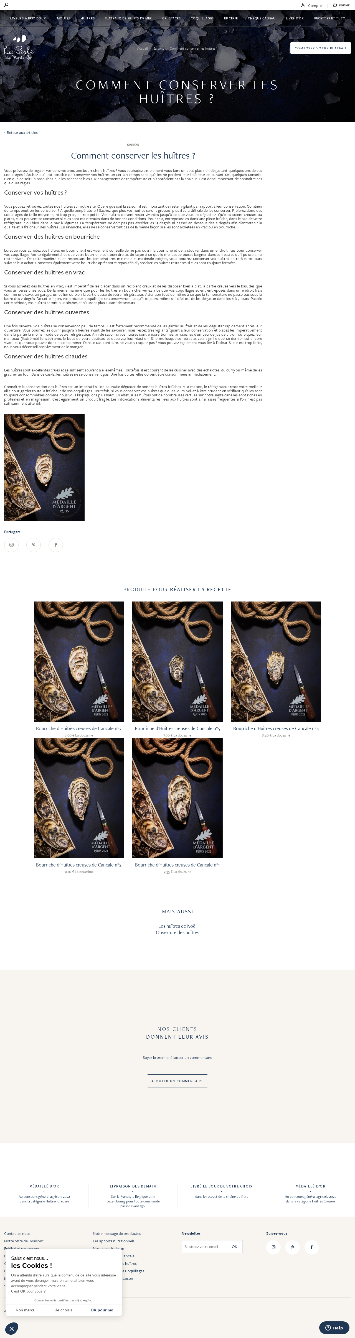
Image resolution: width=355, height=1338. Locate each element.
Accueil (143, 48)
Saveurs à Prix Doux (28, 18)
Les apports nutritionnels (114, 1241)
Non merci (25, 1310)
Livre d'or (295, 18)
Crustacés (171, 18)
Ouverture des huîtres (177, 932)
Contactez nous (17, 1233)
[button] (11, 1328)
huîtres (53, 227)
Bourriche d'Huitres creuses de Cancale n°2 (78, 864)
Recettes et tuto (330, 18)
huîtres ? (56, 192)
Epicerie (231, 18)
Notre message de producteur (118, 1233)
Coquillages (202, 18)
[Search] (6, 5)
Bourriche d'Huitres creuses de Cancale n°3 (78, 728)
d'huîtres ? (108, 170)
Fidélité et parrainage (21, 1248)
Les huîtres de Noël (177, 926)
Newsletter (191, 1233)
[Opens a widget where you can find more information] (334, 1328)
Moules (63, 18)
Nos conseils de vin (108, 1248)
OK (234, 1246)
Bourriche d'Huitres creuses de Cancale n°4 (276, 728)
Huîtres (88, 18)
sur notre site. (85, 206)
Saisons (159, 48)
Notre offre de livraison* (24, 1241)
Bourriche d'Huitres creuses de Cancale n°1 (177, 864)
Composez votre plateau (320, 48)
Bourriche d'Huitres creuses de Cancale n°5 (177, 728)
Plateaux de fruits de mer (128, 18)
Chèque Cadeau (261, 18)
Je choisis (63, 1310)
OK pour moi (103, 1310)
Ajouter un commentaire (177, 1081)
